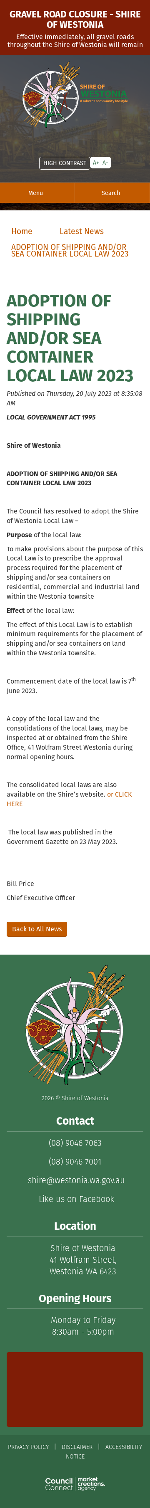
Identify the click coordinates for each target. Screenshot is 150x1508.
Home (21, 231)
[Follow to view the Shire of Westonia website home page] (75, 1025)
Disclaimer (77, 1447)
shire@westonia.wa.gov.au (75, 1180)
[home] (75, 94)
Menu (35, 193)
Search (111, 193)
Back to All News (37, 929)
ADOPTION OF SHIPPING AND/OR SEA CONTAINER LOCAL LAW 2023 (70, 250)
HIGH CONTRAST (64, 163)
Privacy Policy (28, 1447)
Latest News (82, 231)
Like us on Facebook (75, 1199)
